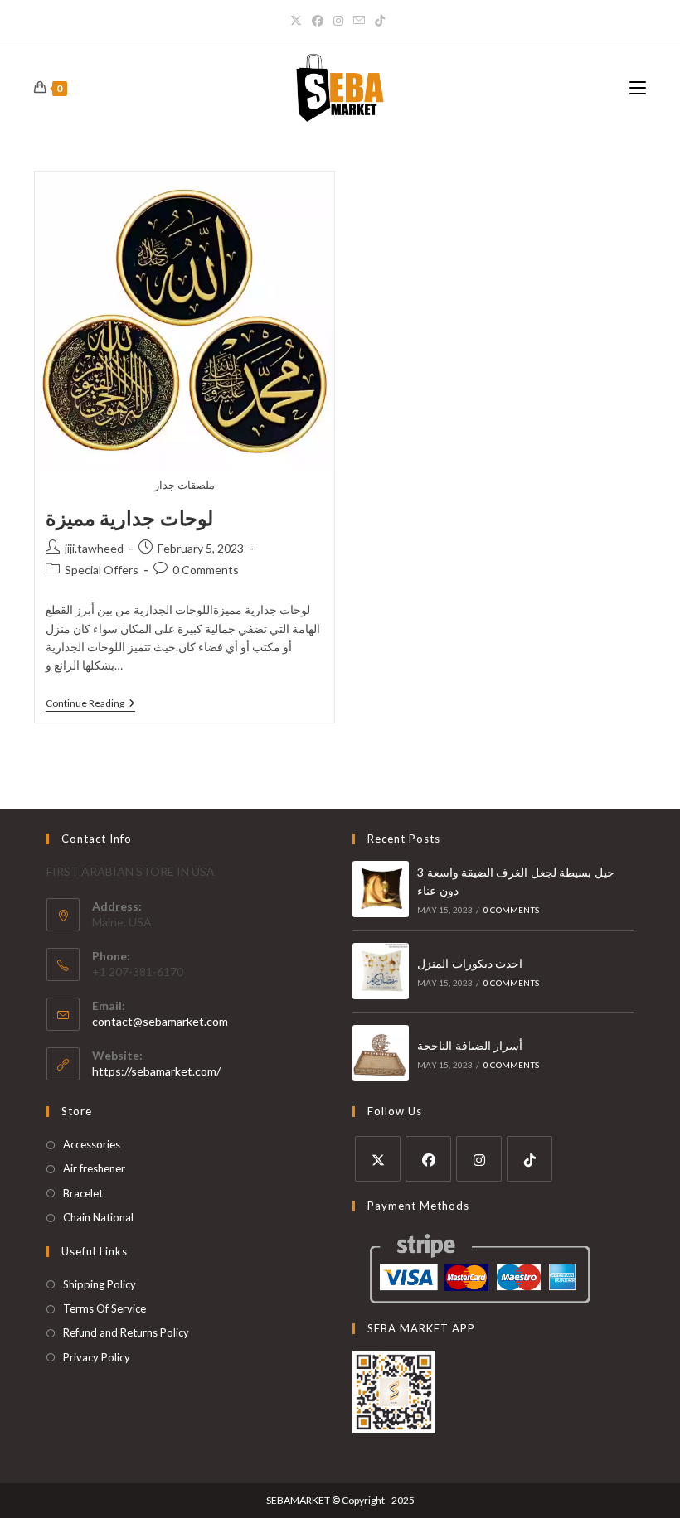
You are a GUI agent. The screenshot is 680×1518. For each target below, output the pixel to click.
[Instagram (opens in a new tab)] (338, 20)
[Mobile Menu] (637, 87)
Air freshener (94, 1168)
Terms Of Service (104, 1308)
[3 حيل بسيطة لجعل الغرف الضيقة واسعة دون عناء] (380, 889)
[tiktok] (529, 1159)
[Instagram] (479, 1159)
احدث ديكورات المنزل (469, 963)
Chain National (98, 1217)
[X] (378, 1159)
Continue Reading (90, 703)
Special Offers (101, 570)
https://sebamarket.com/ (156, 1071)
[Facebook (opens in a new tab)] (317, 20)
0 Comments (205, 570)
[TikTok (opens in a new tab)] (380, 20)
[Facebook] (428, 1159)
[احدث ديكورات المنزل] (380, 971)
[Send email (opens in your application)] (359, 20)
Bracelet (83, 1193)
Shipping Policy (99, 1284)
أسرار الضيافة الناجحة (469, 1045)
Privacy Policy (96, 1357)
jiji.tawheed (94, 548)
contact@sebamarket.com (160, 1021)
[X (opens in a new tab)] (298, 20)
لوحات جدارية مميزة (129, 517)
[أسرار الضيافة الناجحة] (380, 1053)
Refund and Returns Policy (126, 1332)
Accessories (91, 1144)
